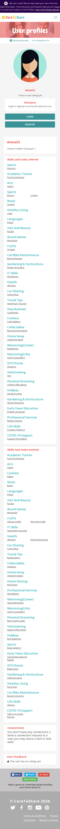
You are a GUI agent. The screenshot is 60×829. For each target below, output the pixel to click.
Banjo (10, 485)
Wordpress (12, 276)
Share (17, 774)
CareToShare (13, 17)
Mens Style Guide (16, 620)
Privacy (54, 815)
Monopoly (12, 240)
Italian (10, 476)
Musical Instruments (17, 330)
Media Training (14, 420)
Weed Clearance (15, 402)
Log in (11, 106)
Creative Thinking (16, 429)
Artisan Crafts (14, 521)
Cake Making (13, 321)
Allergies (11, 285)
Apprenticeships (15, 602)
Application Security (17, 530)
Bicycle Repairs (14, 258)
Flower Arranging (15, 267)
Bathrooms (12, 668)
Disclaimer (30, 819)
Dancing (11, 168)
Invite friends (30, 779)
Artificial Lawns (14, 677)
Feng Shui (12, 686)
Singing (10, 204)
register (30, 124)
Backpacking (13, 557)
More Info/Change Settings (47, 9)
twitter (13, 807)
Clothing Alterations (17, 384)
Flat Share (12, 584)
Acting (10, 186)
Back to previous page (20, 40)
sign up (20, 106)
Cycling (34, 195)
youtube (38, 807)
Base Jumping (14, 647)
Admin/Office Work (16, 629)
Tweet (31, 774)
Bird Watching (14, 638)
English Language (16, 411)
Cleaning (11, 366)
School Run (12, 294)
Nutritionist (12, 348)
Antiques (11, 566)
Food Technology (15, 177)
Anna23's (41, 40)
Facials (10, 231)
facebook (21, 807)
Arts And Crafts (38, 521)
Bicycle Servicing (15, 695)
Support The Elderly (17, 438)
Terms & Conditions (35, 815)
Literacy (11, 704)
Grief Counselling (16, 357)
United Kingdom (15, 339)
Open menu (55, 17)
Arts (9, 375)
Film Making (13, 593)
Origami (11, 249)
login (30, 116)
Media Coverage (48, 819)
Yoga (9, 213)
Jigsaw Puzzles (14, 393)
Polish (10, 222)
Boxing (10, 195)
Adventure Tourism (16, 303)
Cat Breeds (12, 312)
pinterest (47, 807)
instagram (30, 807)
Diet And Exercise (39, 539)
